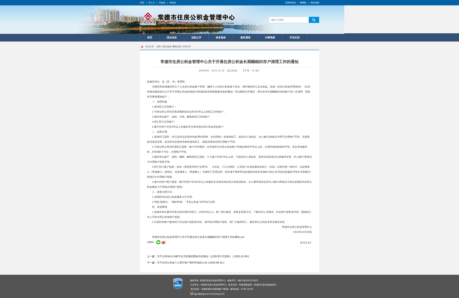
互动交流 (295, 37)
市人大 (151, 2)
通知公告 (176, 46)
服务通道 (245, 37)
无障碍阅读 (290, 2)
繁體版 (303, 2)
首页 (149, 37)
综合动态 (172, 37)
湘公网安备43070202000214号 (209, 294)
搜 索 (314, 20)
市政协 (172, 2)
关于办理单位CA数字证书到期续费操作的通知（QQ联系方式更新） (194, 256)
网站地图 (315, 2)
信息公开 (196, 37)
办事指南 (270, 37)
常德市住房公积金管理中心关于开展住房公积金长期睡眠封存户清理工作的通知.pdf (198, 237)
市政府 (162, 2)
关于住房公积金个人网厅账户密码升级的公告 (182, 262)
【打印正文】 (305, 242)
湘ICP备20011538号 (248, 280)
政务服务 (221, 37)
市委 (142, 2)
